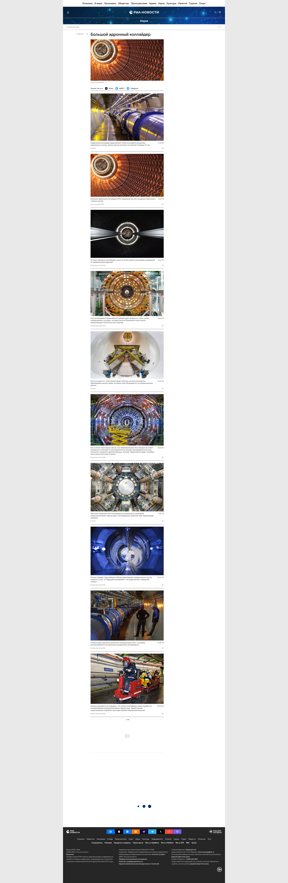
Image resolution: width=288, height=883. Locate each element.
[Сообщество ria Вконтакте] (127, 831)
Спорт (131, 839)
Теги (209, 839)
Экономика (101, 839)
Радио (183, 839)
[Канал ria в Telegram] (152, 831)
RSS (187, 843)
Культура (145, 839)
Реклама (108, 843)
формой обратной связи (180, 857)
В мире (110, 839)
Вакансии (70, 854)
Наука (137, 839)
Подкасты (192, 839)
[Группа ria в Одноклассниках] (136, 831)
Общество (90, 839)
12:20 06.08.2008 (72, 27)
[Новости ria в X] (161, 831)
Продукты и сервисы (122, 843)
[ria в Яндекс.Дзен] (119, 831)
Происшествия (120, 839)
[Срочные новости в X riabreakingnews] (169, 831)
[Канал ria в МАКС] (111, 831)
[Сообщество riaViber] (177, 831)
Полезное (201, 839)
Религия (168, 839)
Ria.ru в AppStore (152, 843)
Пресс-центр (138, 843)
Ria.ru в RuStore (167, 843)
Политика (80, 839)
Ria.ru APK (180, 843)
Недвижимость (157, 839)
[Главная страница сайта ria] (144, 12)
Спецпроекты (97, 843)
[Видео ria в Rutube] (144, 831)
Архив (193, 843)
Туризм (176, 839)
